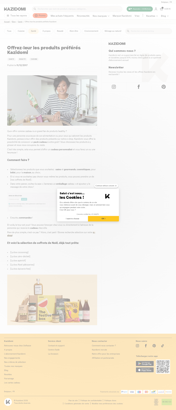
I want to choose (72, 219)
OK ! (103, 219)
